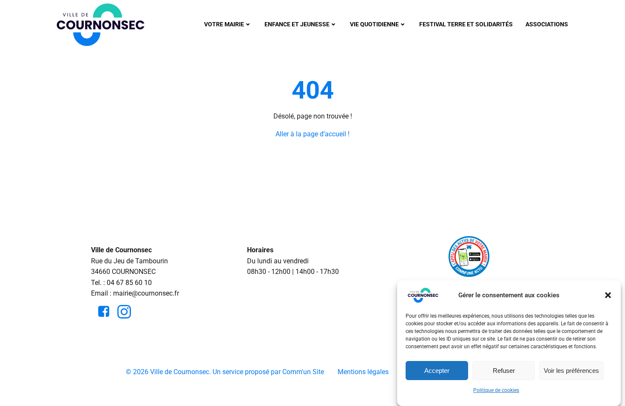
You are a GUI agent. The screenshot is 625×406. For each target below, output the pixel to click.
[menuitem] (228, 24)
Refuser (504, 370)
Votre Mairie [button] (224, 24)
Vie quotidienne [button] (374, 24)
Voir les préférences (571, 370)
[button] (608, 295)
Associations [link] (547, 24)
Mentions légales (363, 372)
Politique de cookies (496, 390)
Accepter (436, 370)
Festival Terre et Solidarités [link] (466, 24)
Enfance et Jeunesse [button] (297, 24)
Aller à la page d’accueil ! (312, 134)
